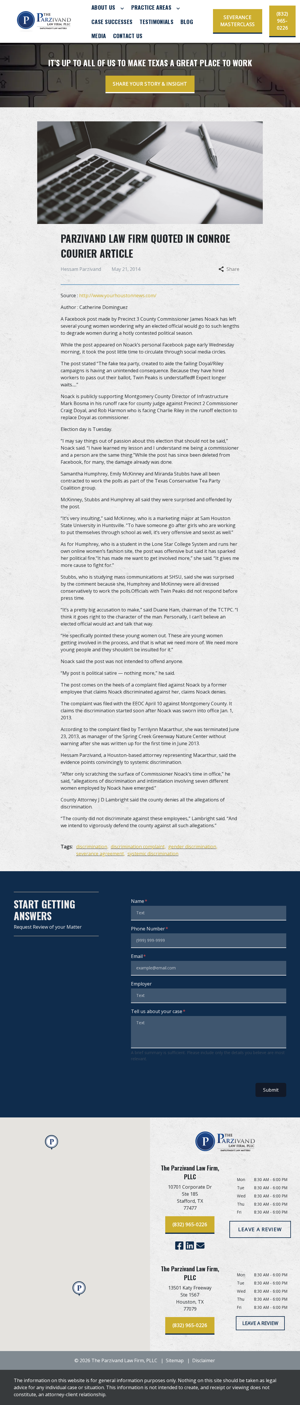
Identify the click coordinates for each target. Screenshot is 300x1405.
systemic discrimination (152, 853)
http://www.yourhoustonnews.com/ (117, 295)
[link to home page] (44, 21)
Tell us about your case (156, 1011)
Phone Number (148, 928)
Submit (271, 1090)
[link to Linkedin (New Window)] (190, 1245)
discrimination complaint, (138, 846)
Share (232, 269)
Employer (141, 984)
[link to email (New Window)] (200, 1245)
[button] (79, 1288)
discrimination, (92, 846)
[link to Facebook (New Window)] (179, 1245)
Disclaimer (203, 1360)
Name (137, 901)
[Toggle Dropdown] (122, 8)
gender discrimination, (192, 846)
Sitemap (175, 1360)
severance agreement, (100, 853)
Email (137, 956)
